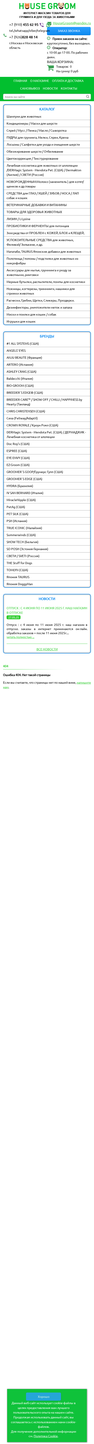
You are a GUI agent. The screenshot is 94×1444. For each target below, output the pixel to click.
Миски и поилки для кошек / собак (31, 314)
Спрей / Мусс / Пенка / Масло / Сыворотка (36, 130)
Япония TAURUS (18, 577)
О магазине (39, 81)
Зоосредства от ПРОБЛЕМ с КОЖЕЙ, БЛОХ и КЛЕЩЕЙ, (45, 233)
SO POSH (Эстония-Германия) (27, 549)
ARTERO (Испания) (20, 364)
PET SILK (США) (17, 514)
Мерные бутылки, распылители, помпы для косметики (46, 282)
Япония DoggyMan (20, 584)
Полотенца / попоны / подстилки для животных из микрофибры (42, 260)
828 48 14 (23, 37)
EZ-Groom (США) (18, 465)
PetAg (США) (16, 507)
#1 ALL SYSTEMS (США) (23, 343)
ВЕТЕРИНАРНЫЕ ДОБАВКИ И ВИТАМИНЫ (37, 205)
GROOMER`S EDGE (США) (24, 479)
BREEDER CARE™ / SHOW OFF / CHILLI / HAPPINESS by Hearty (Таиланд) (44, 401)
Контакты (69, 88)
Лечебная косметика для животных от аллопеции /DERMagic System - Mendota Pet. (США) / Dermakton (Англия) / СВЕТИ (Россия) (44, 170)
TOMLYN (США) (17, 570)
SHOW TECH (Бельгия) (22, 542)
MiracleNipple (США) (21, 500)
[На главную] (47, 11)
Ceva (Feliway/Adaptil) (22, 418)
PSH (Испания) (17, 521)
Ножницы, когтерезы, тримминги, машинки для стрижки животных (41, 291)
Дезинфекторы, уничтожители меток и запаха (39, 307)
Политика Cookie (46, 1436)
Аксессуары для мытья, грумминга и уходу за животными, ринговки (39, 272)
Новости (50, 88)
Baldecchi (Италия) (20, 378)
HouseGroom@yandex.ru (72, 23)
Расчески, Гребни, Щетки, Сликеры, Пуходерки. (40, 300)
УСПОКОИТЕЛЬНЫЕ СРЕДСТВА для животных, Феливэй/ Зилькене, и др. (40, 242)
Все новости (47, 649)
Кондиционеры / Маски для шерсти (32, 123)
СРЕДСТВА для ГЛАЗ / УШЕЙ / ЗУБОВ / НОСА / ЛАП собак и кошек (43, 195)
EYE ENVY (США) (18, 458)
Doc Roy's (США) (18, 444)
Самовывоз (30, 88)
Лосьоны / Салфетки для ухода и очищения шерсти (43, 144)
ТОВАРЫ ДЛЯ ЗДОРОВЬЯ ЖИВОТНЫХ (34, 212)
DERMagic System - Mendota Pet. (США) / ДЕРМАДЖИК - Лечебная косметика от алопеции (46, 434)
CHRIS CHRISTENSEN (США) (26, 411)
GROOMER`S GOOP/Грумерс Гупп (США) (35, 472)
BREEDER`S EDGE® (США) (25, 392)
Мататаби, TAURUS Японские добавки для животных (44, 251)
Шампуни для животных (24, 116)
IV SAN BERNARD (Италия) (25, 493)
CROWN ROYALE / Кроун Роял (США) (32, 425)
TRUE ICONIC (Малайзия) (24, 528)
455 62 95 (23, 24)
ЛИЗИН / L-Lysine (18, 219)
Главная (20, 81)
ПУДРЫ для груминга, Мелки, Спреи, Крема (37, 137)
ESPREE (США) (17, 451)
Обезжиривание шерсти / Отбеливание (35, 151)
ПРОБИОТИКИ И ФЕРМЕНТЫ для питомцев (38, 226)
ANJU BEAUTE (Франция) (24, 357)
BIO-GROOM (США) (20, 385)
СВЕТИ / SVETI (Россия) (23, 556)
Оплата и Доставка (68, 81)
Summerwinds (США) (21, 535)
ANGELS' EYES (16, 350)
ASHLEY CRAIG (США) (22, 371)
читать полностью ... (20, 637)
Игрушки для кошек (21, 321)
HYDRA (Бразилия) (20, 486)
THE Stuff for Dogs (19, 563)
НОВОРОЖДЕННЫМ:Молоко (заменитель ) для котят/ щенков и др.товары (45, 184)
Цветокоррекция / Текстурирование (32, 158)
